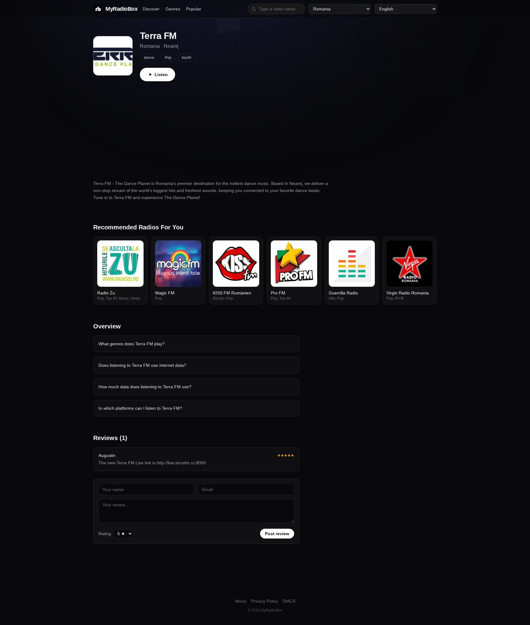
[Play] (135, 248)
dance (149, 58)
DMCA (289, 601)
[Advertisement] (265, 127)
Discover (151, 8)
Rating (104, 533)
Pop (168, 58)
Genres (173, 8)
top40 (186, 58)
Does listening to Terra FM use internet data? (142, 365)
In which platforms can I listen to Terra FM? (140, 408)
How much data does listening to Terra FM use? (144, 386)
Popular (193, 8)
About (240, 601)
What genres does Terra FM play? (131, 343)
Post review (277, 533)
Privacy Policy (264, 601)
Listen (161, 74)
